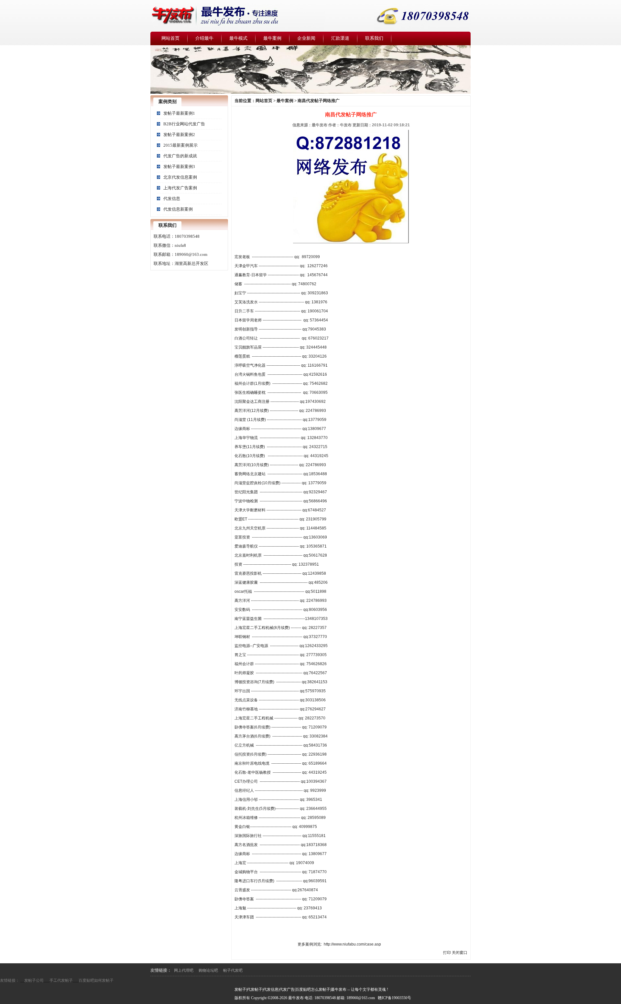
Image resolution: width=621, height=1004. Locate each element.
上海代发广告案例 (180, 187)
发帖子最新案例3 (179, 166)
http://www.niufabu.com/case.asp (352, 944)
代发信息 (171, 198)
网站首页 (264, 100)
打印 (447, 952)
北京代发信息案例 (180, 177)
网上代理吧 (183, 970)
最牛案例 (285, 100)
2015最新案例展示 (180, 145)
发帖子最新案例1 (179, 113)
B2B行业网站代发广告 (184, 123)
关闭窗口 (459, 952)
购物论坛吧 (208, 970)
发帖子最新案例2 (179, 134)
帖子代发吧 (233, 970)
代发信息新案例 (178, 209)
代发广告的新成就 (180, 155)
